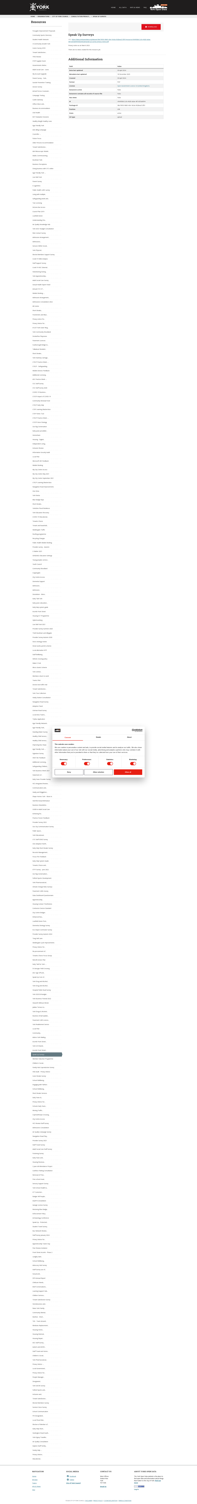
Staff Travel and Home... (40, 1351)
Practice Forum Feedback (41, 818)
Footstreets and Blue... (40, 315)
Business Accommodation (41, 108)
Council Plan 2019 (38, 211)
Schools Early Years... (39, 1106)
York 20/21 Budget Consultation (43, 229)
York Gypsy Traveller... (40, 1437)
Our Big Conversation (40, 427)
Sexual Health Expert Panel (41, 285)
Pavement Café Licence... (41, 1020)
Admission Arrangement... (41, 237)
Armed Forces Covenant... (41, 91)
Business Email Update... (41, 1016)
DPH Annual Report (39, 1278)
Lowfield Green (38, 216)
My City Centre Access (40, 470)
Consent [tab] (68, 737)
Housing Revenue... (39, 1162)
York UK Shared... (38, 1046)
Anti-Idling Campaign (39, 130)
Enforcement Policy (39, 1214)
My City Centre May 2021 (41, 474)
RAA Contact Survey (39, 233)
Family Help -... (37, 1450)
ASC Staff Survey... (38, 1343)
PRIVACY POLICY (98, 1501)
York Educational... (39, 835)
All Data (122, 7)
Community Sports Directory (42, 35)
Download (152, 27)
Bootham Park (37, 160)
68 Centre (36, 306)
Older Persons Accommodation (43, 143)
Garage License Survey (40, 1205)
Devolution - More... (39, 594)
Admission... (36, 586)
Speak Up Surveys (99, 16)
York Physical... (37, 250)
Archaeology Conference (41, 1218)
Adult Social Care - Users (41, 70)
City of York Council (60, 16)
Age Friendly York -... (39, 173)
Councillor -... (37, 134)
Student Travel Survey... (40, 1227)
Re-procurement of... (39, 951)
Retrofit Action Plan (39, 960)
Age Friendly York (38, 125)
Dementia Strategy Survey (41, 925)
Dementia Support (39, 581)
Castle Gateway (38, 100)
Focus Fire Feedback (39, 857)
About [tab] (129, 737)
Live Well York (37, 177)
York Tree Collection (39, 693)
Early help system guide (40, 607)
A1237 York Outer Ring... (41, 328)
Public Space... (37, 831)
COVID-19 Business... (39, 392)
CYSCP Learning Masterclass (42, 482)
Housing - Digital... (38, 439)
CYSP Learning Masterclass (42, 409)
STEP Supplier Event (39, 61)
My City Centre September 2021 (43, 478)
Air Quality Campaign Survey (42, 1132)
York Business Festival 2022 (42, 999)
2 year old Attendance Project (42, 1166)
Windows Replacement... (41, 1325)
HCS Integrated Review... (41, 784)
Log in (136, 1489)
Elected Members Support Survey (44, 254)
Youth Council (37, 564)
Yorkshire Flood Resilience (41, 508)
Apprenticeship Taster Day (41, 1244)
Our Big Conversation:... (40, 874)
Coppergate (36, 573)
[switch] (87, 763)
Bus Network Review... (40, 1231)
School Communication (40, 1411)
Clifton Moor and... (39, 104)
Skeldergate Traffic (39, 530)
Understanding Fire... (39, 220)
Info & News (135, 7)
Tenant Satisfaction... (39, 52)
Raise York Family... (39, 1308)
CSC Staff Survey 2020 (40, 388)
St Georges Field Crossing (41, 968)
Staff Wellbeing (37, 654)
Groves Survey (37, 87)
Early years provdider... (40, 431)
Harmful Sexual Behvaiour (41, 801)
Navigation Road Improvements (43, 487)
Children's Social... (38, 1063)
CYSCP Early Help (38, 405)
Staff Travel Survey (39, 1145)
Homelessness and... (39, 1304)
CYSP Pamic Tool (38, 414)
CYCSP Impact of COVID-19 (42, 396)
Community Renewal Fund (41, 401)
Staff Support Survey (39, 263)
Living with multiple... (39, 194)
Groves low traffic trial (40, 685)
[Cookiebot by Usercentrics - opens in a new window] (133, 730)
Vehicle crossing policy (40, 659)
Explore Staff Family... (40, 1446)
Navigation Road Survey (40, 702)
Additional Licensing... (40, 375)
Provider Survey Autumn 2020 (42, 637)
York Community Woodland (42, 332)
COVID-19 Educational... (40, 517)
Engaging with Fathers (40, 1085)
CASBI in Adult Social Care (41, 809)
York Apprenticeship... (40, 276)
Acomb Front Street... (40, 1042)
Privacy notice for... (39, 319)
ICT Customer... (38, 1192)
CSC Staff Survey (38, 384)
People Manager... (38, 1377)
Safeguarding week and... (41, 199)
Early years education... (40, 603)
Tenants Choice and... (40, 865)
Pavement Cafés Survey (40, 891)
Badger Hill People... (39, 1196)
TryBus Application (39, 719)
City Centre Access (39, 577)
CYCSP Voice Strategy (40, 422)
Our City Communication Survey (43, 827)
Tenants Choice (38, 521)
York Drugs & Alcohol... (40, 1011)
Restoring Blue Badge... (40, 1209)
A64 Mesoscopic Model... (41, 151)
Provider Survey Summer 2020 (43, 629)
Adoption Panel (38, 706)
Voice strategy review (40, 642)
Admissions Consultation (41, 1128)
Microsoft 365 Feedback (41, 461)
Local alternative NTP (40, 650)
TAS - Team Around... (40, 1321)
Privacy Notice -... (38, 1364)
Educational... (37, 1459)
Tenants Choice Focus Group (42, 956)
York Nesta (36, 495)
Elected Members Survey (41, 1403)
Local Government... (39, 1368)
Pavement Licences (39, 341)
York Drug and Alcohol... (40, 981)
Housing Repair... (38, 1338)
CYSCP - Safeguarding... (40, 366)
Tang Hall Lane (37, 938)
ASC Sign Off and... (39, 973)
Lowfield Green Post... (40, 921)
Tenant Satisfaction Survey (41, 1300)
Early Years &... (37, 1097)
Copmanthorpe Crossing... (41, 1115)
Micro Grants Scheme (40, 667)
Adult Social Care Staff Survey (42, 1149)
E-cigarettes (36, 186)
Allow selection (98, 772)
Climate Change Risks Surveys (42, 887)
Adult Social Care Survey (41, 280)
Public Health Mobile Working (42, 543)
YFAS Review (37, 57)
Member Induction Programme (43, 1059)
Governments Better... (40, 65)
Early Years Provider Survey (42, 779)
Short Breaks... (37, 310)
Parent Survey (37, 181)
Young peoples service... (40, 560)
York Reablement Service (41, 1024)
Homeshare (36, 435)
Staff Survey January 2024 (41, 1235)
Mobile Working (38, 465)
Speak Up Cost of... (39, 977)
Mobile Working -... (39, 293)
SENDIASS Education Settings (42, 556)
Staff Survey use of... (39, 1270)
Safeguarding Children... (40, 766)
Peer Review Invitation (40, 1248)
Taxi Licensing (37, 203)
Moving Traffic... (38, 1110)
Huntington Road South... (41, 1433)
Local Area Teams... (39, 715)
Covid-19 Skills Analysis (40, 259)
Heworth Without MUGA (41, 1003)
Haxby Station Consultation (42, 697)
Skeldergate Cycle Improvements (43, 943)
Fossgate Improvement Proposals (44, 31)
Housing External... (39, 1334)
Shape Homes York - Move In (42, 796)
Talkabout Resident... (39, 349)
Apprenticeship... (38, 900)
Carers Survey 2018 (39, 48)
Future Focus (37, 138)
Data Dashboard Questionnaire (43, 895)
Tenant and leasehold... (40, 525)
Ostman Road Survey (40, 710)
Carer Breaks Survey (39, 1076)
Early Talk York (37, 599)
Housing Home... (38, 1330)
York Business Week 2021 (41, 771)
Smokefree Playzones (40, 336)
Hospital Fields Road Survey (42, 990)
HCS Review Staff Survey (41, 1123)
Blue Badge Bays (38, 500)
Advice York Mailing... (39, 1037)
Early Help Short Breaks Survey (43, 848)
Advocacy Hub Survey (40, 1265)
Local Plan (36, 457)
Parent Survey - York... (40, 78)
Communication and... (40, 788)
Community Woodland (40, 568)
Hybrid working (37, 620)
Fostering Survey (38, 1153)
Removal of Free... (39, 1175)
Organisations (43, 16)
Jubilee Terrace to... (39, 1007)
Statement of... (37, 775)
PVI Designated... (38, 1416)
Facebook (72, 1476)
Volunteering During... (40, 272)
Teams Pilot (37, 680)
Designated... (37, 1381)
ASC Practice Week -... (40, 379)
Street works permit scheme (42, 646)
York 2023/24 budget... (40, 994)
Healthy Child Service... (40, 736)
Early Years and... (38, 1158)
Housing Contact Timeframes (42, 904)
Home (113, 7)
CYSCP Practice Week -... (41, 362)
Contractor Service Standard (42, 908)
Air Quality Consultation (40, 1442)
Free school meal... (39, 1179)
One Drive (36, 491)
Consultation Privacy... (80, 16)
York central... (37, 672)
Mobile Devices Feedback (41, 371)
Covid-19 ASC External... (40, 267)
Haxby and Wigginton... (40, 792)
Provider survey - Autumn (41, 547)
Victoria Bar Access (39, 207)
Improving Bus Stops (39, 745)
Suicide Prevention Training (41, 82)
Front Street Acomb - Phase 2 (42, 1252)
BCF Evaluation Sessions (41, 117)
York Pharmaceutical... (40, 882)
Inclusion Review (38, 448)
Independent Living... (39, 444)
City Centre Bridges (39, 913)
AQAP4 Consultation (39, 1201)
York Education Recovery (41, 513)
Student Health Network (41, 39)
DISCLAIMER (88, 1501)
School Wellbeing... (39, 1080)
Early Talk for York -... (39, 964)
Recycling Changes (39, 538)
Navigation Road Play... (40, 1136)
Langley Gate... (37, 1257)
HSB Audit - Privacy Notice (41, 1072)
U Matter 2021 (37, 551)
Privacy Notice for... (39, 323)
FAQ (145, 7)
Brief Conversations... (40, 1287)
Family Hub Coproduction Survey (43, 1067)
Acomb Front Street (39, 611)
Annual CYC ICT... (38, 289)
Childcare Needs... (38, 1282)
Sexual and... (37, 1274)
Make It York (37, 663)
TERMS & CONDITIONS (125, 1501)
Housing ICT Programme (41, 616)
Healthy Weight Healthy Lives (42, 121)
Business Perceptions (40, 164)
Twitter (71, 1480)
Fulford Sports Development (42, 878)
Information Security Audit (41, 452)
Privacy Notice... (38, 1454)
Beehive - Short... (38, 1317)
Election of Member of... (40, 1424)
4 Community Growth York (41, 44)
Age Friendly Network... (40, 723)
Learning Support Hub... (40, 1291)
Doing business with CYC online (43, 168)
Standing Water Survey (40, 732)
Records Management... (40, 852)
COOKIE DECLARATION (110, 1501)
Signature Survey (38, 753)
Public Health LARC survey (41, 190)
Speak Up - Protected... (40, 1222)
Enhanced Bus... (38, 917)
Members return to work (41, 676)
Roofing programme (39, 534)
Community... (37, 1033)
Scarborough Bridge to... (41, 345)
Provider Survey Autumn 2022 (42, 934)
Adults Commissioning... (40, 156)
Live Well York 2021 (39, 624)
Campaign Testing (39, 95)
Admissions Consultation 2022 (43, 302)
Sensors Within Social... (40, 246)
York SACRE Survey (39, 1386)
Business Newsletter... (40, 805)
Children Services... (39, 1295)
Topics (34, 1483)
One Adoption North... (40, 844)
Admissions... (37, 242)
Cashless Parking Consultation (43, 1171)
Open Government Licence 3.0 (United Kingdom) (133, 86)
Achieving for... (37, 814)
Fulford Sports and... (39, 1390)
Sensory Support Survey (40, 1184)
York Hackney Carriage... (40, 358)
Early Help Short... (38, 1429)
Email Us (103, 1487)
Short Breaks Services (40, 1093)
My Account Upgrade (39, 74)
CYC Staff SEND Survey (40, 839)
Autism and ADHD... (39, 1347)
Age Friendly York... (39, 728)
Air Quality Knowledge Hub (41, 224)
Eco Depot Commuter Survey (42, 930)
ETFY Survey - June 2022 (41, 870)
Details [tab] (98, 737)
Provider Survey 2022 (40, 822)
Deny (69, 772)
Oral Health (36, 113)
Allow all (128, 772)
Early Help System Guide (41, 861)
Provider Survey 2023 (40, 1140)
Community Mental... (39, 1313)
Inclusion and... (37, 1394)
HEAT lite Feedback (39, 758)
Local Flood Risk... (38, 1420)
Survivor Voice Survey (40, 1407)
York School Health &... (40, 1188)
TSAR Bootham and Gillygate (42, 633)
